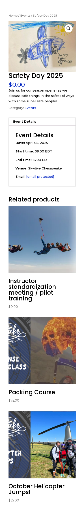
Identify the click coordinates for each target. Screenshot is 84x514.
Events (25, 15)
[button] (69, 28)
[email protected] (40, 177)
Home (13, 15)
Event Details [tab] (24, 122)
